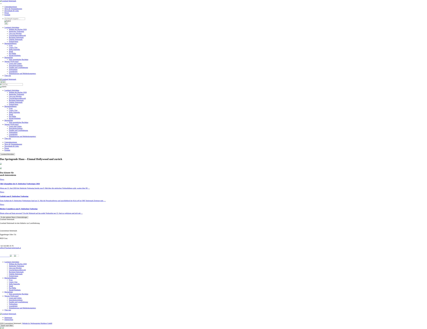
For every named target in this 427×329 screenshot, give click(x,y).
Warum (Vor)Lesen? (11, 61)
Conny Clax (13, 47)
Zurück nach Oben (7, 325)
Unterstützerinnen (10, 7)
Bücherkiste (8, 57)
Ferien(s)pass (13, 41)
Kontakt (7, 15)
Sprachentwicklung (15, 65)
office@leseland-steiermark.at (10, 248)
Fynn (11, 45)
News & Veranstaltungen (13, 9)
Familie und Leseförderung (18, 67)
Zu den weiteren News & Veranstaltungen (14, 217)
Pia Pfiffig (12, 53)
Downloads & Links (11, 11)
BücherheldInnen (10, 43)
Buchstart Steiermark (16, 37)
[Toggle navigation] (1, 3)
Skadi (11, 51)
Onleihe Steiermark (15, 39)
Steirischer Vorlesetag (16, 31)
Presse (6, 13)
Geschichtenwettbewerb (17, 35)
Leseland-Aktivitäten (11, 27)
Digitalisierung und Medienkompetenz (22, 73)
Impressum (8, 318)
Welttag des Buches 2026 (18, 29)
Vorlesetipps (13, 69)
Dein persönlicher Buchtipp (18, 59)
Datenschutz (8, 320)
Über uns (7, 75)
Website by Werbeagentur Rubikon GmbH (37, 323)
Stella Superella (14, 49)
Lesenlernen (13, 71)
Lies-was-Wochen (15, 33)
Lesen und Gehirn (15, 63)
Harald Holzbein (15, 55)
